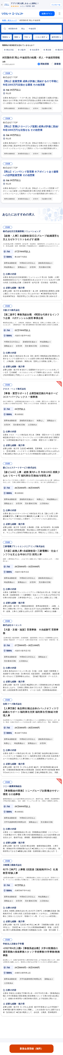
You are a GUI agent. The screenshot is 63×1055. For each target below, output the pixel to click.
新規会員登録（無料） (31, 1048)
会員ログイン (47, 14)
